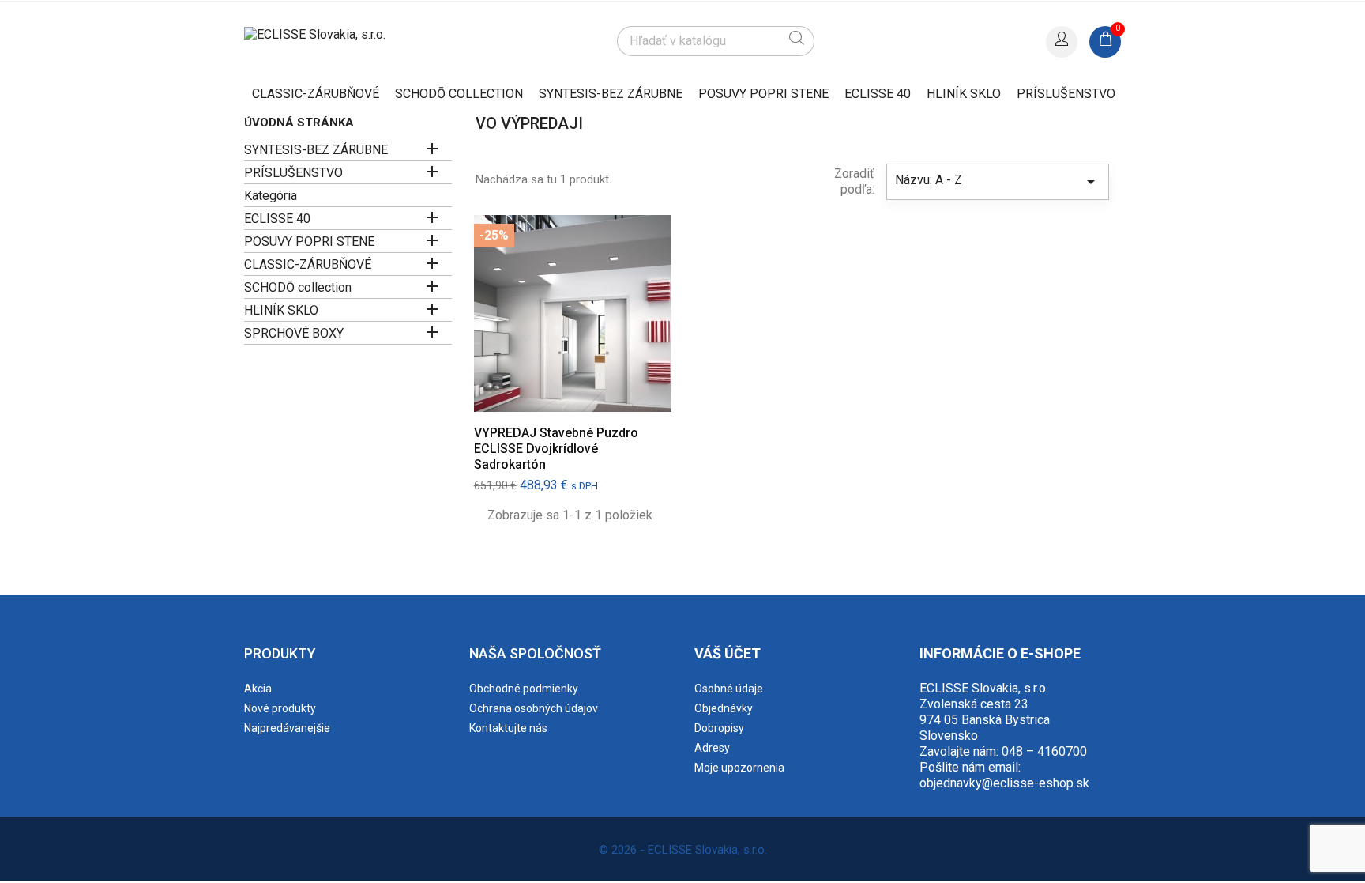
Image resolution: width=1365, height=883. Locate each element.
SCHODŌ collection (459, 93)
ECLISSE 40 (877, 93)
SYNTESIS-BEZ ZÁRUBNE (610, 93)
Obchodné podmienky (523, 688)
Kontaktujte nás (508, 728)
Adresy (712, 747)
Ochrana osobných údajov (533, 708)
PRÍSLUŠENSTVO (1066, 93)
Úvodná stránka (299, 122)
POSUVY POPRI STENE (763, 93)
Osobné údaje (728, 688)
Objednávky (723, 708)
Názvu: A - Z (997, 181)
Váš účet (727, 653)
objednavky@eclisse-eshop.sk (1004, 783)
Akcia (258, 688)
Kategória (270, 195)
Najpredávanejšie (287, 728)
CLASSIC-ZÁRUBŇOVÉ (315, 93)
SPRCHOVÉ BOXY (294, 333)
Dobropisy (719, 728)
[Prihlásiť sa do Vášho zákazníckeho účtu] (1061, 40)
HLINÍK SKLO (964, 93)
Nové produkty (280, 708)
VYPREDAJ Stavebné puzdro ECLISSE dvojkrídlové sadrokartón (556, 448)
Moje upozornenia (739, 767)
